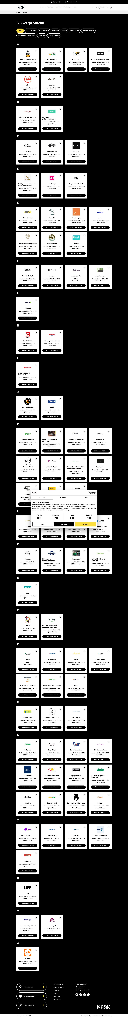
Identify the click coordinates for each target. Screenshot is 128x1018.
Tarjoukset (58, 7)
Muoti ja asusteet (44, 30)
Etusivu (18, 12)
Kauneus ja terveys (31, 30)
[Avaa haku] (96, 7)
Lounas (56, 993)
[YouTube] (88, 994)
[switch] (56, 518)
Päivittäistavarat (74, 30)
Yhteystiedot (57, 999)
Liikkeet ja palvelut (58, 984)
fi (92, 7)
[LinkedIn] (84, 994)
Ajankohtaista (67, 7)
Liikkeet (42, 7)
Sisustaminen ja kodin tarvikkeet (26, 35)
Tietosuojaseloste (85, 1016)
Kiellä (42, 524)
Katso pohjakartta (105, 7)
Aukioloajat (57, 996)
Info (75, 7)
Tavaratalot (42, 35)
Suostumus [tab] (42, 497)
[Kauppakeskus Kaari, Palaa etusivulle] (21, 7)
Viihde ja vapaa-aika (54, 35)
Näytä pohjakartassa (28, 69)
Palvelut (64, 30)
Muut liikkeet (55, 30)
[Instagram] (80, 994)
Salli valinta (64, 524)
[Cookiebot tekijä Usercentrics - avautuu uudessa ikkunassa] (89, 493)
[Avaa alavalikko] (45, 7)
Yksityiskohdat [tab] (64, 497)
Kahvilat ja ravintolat (59, 987)
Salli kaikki (85, 524)
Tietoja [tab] (86, 497)
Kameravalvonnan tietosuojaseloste (102, 1016)
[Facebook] (76, 994)
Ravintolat (50, 7)
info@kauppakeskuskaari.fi (82, 990)
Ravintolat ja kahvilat (88, 30)
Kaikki (20, 30)
